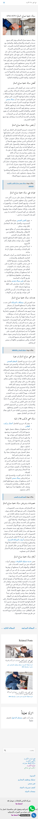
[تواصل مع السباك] (33, 815)
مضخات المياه (30, 791)
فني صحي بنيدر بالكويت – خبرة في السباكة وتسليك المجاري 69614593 (20, 693)
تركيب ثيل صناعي (29, 767)
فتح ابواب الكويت (29, 758)
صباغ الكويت (31, 765)
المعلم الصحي (12, 361)
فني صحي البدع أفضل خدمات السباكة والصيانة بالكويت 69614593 (19, 661)
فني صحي (19, 696)
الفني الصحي (21, 220)
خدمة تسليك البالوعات (23, 561)
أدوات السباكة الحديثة (16, 540)
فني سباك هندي (17, 281)
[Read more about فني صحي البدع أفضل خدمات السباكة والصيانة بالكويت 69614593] (19, 651)
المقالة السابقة (29, 628)
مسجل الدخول (16, 718)
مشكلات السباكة (17, 302)
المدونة (24, 665)
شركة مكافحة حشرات (29, 763)
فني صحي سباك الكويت (31, 2)
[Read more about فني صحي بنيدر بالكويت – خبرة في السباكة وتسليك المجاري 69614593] (19, 680)
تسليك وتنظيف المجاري (16, 665)
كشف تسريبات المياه (27, 787)
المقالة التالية (8, 628)
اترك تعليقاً (30, 665)
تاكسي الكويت (30, 761)
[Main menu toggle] (4, 2)
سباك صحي (10, 99)
